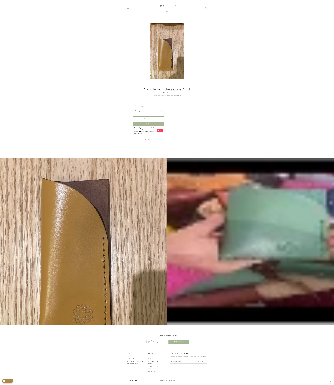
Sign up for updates (179, 353)
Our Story (130, 358)
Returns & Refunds (155, 369)
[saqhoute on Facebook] (127, 380)
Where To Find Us (154, 356)
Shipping (164, 95)
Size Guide (151, 363)
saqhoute (172, 380)
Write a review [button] (179, 342)
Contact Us (152, 358)
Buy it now (148, 124)
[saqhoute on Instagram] (133, 380)
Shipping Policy (153, 366)
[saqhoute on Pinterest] (130, 380)
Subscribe (201, 361)
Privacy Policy (153, 371)
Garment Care (153, 361)
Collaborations (132, 363)
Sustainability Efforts (135, 361)
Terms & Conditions (155, 374)
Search (150, 353)
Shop (128, 353)
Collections (131, 356)
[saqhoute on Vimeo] (136, 380)
